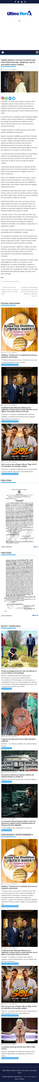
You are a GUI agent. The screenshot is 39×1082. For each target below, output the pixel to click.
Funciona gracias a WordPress (12, 1076)
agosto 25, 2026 (7, 819)
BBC (21, 106)
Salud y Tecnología (6, 688)
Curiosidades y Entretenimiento (10, 281)
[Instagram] (2, 98)
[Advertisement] (19, 36)
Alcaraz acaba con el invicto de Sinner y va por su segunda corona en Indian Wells (10, 290)
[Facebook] (10, 98)
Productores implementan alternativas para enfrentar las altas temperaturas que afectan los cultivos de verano (29, 291)
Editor (15, 69)
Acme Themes (19, 1079)
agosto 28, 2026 (7, 352)
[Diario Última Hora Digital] (2, 52)
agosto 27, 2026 (7, 405)
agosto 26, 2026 (7, 772)
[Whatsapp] (6, 98)
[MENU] (37, 52)
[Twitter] (13, 98)
